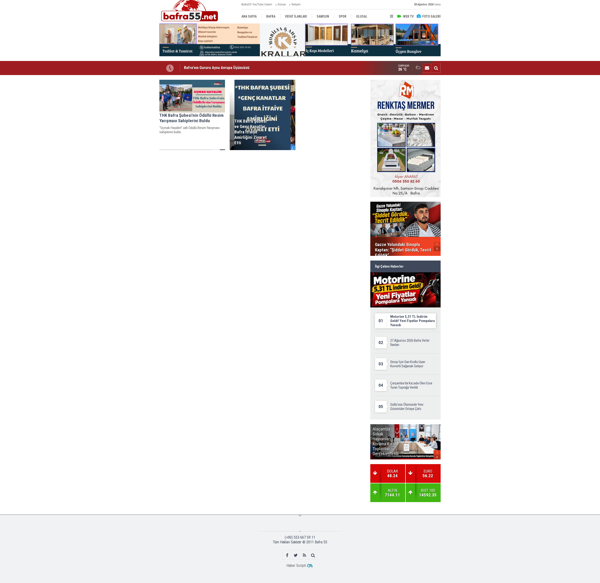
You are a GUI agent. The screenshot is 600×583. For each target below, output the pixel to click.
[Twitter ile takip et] (295, 555)
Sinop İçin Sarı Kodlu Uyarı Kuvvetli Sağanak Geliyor (225, 68)
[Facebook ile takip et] (287, 555)
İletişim (296, 4)
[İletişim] (427, 68)
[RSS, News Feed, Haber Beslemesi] (304, 555)
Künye (282, 4)
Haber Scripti (296, 565)
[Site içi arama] (435, 68)
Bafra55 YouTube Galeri (256, 4)
